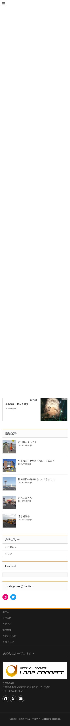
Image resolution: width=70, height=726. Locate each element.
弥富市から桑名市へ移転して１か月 (36, 460)
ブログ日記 (8, 642)
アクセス (7, 623)
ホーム (5, 611)
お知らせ (11, 547)
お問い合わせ (9, 636)
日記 (9, 554)
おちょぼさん (25, 498)
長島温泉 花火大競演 (16, 404)
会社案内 (7, 617)
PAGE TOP (65, 701)
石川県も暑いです (27, 442)
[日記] (54, 408)
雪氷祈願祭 (24, 516)
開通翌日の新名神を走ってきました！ (37, 479)
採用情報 (7, 630)
